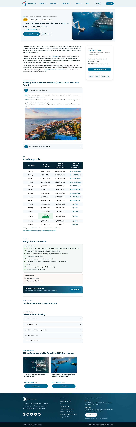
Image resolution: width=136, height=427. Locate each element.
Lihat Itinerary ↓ (46, 34)
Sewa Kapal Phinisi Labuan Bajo (68, 414)
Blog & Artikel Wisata (66, 417)
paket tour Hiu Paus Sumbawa (54, 70)
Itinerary (97, 76)
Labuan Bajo (65, 3)
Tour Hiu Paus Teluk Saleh (67, 409)
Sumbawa (53, 3)
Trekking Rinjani (64, 406)
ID (96, 3)
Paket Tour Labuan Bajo (66, 411)
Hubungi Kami (75, 289)
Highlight (91, 76)
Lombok (42, 3)
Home (24, 16)
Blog (87, 3)
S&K (108, 76)
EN (99, 3)
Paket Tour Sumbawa (66, 404)
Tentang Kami (91, 424)
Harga (103, 76)
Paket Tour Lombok (65, 401)
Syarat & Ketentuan (101, 424)
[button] (53, 90)
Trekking (77, 3)
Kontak (110, 3)
